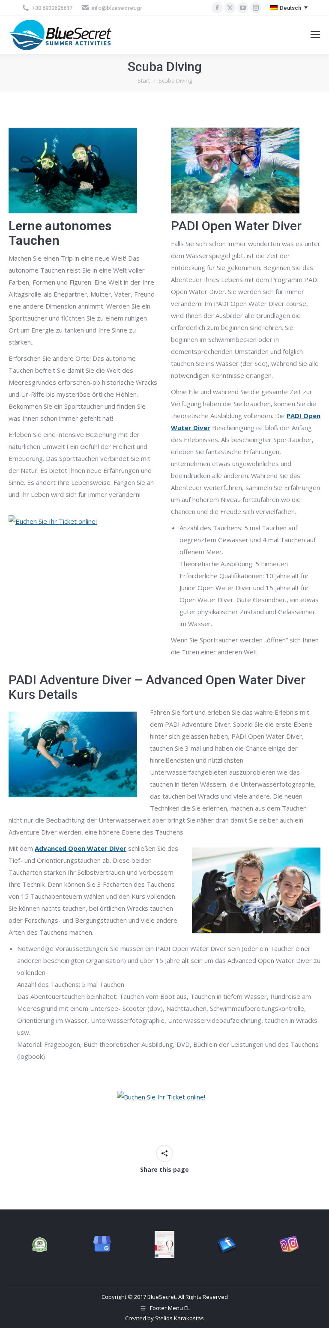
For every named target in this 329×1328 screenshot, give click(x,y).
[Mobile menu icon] (315, 35)
